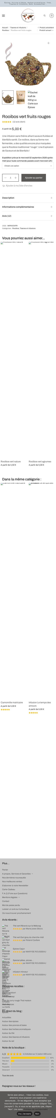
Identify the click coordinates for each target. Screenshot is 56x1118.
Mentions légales (9, 897)
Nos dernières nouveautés (14, 878)
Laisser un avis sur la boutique (15, 909)
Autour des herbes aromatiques (16, 1029)
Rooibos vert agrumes (40, 461)
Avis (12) (6, 216)
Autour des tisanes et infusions (16, 1037)
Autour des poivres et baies (14, 1025)
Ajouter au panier (33, 177)
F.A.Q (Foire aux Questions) (14, 893)
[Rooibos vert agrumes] (42, 349)
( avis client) (18, 122)
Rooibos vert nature (11, 461)
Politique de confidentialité (36, 1109)
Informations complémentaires (18, 207)
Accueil (5, 28)
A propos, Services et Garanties (16, 874)
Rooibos (5, 30)
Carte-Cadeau (8, 889)
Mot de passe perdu (11, 905)
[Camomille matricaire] (14, 590)
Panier (5, 870)
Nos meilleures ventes (12, 881)
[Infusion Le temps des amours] (42, 590)
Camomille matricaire (12, 702)
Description (8, 198)
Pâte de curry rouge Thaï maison (16, 1000)
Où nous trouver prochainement (16, 913)
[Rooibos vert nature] (14, 349)
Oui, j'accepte (24, 1114)
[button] (17, 186)
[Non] (52, 1104)
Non (37, 1114)
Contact (5, 901)
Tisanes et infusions (18, 28)
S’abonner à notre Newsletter (15, 885)
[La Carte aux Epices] (28, 15)
